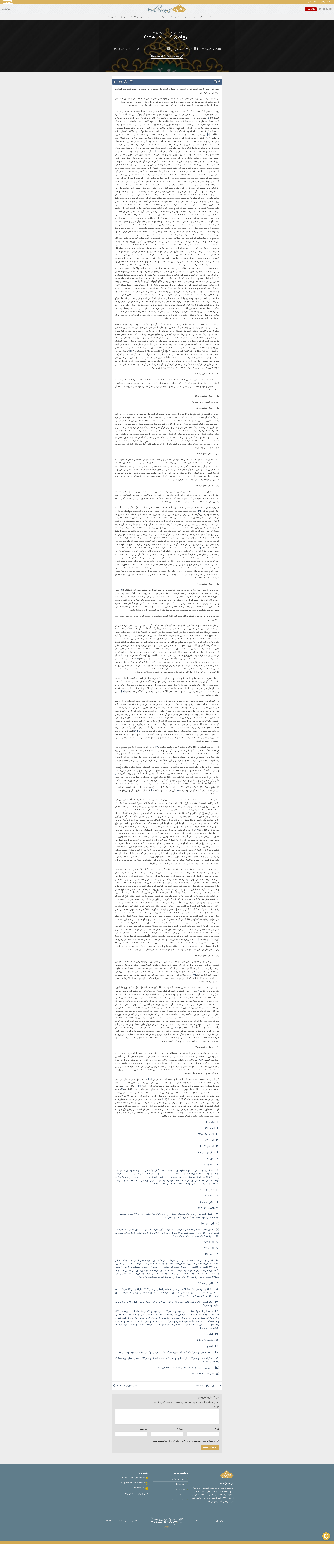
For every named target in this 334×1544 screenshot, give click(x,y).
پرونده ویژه (187, 17)
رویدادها (154, 17)
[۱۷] (156, 747)
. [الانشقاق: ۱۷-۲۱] (209, 1146)
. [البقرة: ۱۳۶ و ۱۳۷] (208, 1208)
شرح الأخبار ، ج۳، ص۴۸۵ (175, 1217)
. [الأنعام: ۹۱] (211, 1346)
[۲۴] (194, 975)
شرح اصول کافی (157, 33)
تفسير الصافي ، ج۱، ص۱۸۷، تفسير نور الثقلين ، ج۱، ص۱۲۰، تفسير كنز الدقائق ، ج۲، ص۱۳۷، (167, 1265)
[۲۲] (196, 830)
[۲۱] (116, 803)
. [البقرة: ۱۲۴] (211, 1242)
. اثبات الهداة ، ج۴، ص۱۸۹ (205, 1302)
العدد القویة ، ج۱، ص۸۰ (137, 1173)
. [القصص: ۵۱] (211, 1164)
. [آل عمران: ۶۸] (210, 1223)
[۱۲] (122, 655)
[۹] (200, 547)
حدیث (166, 33)
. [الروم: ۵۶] (212, 1254)
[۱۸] (116, 773)
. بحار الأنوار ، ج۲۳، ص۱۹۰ (205, 1373)
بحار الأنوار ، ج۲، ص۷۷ (144, 1214)
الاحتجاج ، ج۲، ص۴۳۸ (209, 1328)
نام (217, 1429)
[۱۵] (138, 731)
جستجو (210, 17)
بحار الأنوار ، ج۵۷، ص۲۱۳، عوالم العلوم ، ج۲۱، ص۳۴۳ (140, 1170)
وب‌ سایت (143, 1429)
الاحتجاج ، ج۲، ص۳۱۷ (209, 1173)
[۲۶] (176, 1027)
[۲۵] (199, 991)
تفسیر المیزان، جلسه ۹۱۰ (127, 1385)
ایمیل (180, 1429)
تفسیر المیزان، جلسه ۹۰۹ (207, 1385)
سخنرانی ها (163, 17)
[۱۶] (134, 731)
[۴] (135, 281)
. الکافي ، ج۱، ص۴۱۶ (208, 1283)
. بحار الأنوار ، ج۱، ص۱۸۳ (205, 1289)
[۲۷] (200, 1060)
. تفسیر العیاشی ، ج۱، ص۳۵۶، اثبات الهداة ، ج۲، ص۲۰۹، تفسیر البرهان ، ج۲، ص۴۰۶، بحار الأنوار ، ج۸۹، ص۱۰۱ (169, 1352)
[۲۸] (150, 1079)
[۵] (130, 351)
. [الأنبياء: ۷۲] (211, 1248)
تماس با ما (112, 17)
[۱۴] (123, 691)
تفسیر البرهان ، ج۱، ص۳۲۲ (199, 1277)
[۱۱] (121, 590)
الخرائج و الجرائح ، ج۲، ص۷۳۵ (130, 1324)
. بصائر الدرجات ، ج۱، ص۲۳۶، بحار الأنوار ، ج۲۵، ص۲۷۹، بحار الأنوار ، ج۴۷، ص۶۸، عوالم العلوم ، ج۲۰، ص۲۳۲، (167, 1311)
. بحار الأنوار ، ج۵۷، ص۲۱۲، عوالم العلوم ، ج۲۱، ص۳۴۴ (192, 1170)
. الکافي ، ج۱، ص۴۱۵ (208, 1134)
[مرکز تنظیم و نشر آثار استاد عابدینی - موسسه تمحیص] (167, 9)
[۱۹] (178, 790)
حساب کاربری (6, 9)
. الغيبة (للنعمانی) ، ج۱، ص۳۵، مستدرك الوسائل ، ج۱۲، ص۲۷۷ (188, 1214)
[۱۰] (206, 564)
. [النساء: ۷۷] (212, 1140)
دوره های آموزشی (200, 17)
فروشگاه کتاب (134, 17)
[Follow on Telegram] (320, 9)
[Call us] (327, 9)
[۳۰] (122, 1089)
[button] (311, 2)
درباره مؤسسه (122, 17)
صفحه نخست (220, 17)
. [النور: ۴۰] (213, 1158)
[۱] (208, 118)
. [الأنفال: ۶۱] (212, 1122)
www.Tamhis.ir (139, 1482)
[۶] (153, 364)
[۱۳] (137, 658)
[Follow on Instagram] (330, 9)
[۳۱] (164, 1099)
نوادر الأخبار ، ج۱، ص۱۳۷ (152, 1321)
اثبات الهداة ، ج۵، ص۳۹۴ (157, 1324)
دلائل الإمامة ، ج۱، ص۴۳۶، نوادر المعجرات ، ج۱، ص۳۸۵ (173, 1173)
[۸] (199, 511)
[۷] (212, 417)
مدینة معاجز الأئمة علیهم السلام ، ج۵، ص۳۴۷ (185, 1321)
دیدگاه (215, 1406)
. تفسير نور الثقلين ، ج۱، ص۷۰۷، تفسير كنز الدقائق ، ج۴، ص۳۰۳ (188, 1367)
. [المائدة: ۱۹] (212, 1196)
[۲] (208, 134)
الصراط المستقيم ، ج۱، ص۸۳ (134, 1267)
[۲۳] (197, 939)
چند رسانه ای (144, 17)
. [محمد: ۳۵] (212, 1128)
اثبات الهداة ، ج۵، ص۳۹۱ (182, 1324)
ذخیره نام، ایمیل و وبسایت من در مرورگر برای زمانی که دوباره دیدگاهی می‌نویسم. (183, 1441)
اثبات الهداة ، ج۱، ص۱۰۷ (175, 1277)
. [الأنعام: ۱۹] (211, 1334)
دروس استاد (175, 17)
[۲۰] (152, 790)
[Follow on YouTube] (324, 9)
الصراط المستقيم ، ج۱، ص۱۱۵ (151, 1277)
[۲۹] (139, 1086)
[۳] (156, 151)
